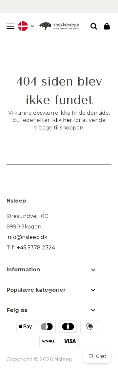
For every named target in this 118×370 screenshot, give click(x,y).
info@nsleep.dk (27, 237)
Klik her (62, 120)
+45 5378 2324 (36, 247)
